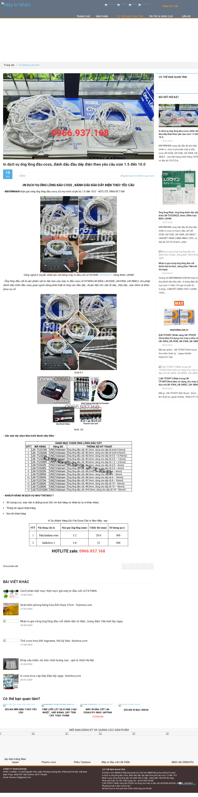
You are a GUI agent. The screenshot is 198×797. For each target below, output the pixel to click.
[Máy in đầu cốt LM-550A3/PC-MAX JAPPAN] (97, 705)
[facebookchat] (187, 784)
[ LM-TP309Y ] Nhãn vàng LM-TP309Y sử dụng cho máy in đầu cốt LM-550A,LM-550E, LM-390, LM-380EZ (147, 783)
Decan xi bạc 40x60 (136, 709)
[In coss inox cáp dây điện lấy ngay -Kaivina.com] (11, 681)
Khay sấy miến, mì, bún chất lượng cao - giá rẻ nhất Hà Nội (128, 781)
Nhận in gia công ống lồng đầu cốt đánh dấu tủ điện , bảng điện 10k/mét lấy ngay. (138, 778)
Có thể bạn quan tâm (143, 176)
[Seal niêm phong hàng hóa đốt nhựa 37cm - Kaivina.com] (11, 609)
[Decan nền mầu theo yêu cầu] (20, 705)
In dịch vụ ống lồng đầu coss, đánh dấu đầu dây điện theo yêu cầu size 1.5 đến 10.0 (139, 775)
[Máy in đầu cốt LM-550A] (82, 748)
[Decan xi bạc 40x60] (136, 705)
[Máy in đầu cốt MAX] (149, 748)
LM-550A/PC (105, 274)
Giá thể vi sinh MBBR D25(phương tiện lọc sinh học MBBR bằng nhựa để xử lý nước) (139, 773)
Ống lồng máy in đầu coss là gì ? (116, 786)
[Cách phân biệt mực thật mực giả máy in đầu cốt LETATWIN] (11, 594)
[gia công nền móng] (49, 748)
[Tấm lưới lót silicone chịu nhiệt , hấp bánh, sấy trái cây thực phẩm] (59, 705)
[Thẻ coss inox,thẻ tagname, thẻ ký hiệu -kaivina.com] (11, 646)
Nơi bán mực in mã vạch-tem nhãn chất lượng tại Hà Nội (127, 788)
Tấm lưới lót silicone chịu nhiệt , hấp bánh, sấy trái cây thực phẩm (59, 712)
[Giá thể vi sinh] (116, 748)
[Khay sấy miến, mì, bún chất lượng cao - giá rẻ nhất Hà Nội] (11, 664)
